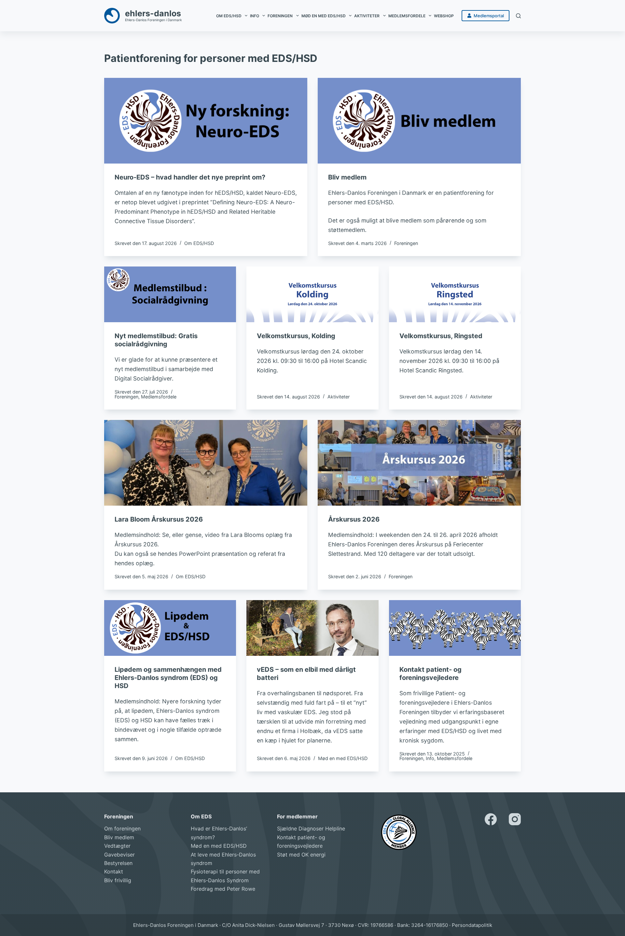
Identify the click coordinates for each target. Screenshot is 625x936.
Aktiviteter (367, 15)
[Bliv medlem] (419, 121)
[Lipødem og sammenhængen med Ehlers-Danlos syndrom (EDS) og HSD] (170, 628)
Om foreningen (122, 828)
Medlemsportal (489, 15)
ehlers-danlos (153, 13)
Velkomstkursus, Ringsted (440, 336)
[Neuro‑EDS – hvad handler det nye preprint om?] (205, 121)
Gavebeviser (119, 854)
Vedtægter (117, 845)
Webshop (444, 15)
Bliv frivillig (117, 880)
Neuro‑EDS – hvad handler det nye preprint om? (190, 177)
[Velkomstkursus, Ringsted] (455, 294)
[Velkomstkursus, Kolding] (312, 294)
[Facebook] (491, 819)
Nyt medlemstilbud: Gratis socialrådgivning (156, 340)
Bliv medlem (347, 177)
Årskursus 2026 (354, 519)
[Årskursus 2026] (419, 463)
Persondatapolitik (472, 925)
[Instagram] (515, 819)
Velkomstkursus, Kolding (296, 336)
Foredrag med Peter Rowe (223, 889)
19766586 (381, 925)
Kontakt (113, 871)
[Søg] (518, 15)
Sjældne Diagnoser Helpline (311, 828)
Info (254, 15)
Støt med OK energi (301, 854)
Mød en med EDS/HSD (323, 15)
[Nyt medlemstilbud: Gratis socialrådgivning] (170, 294)
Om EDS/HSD (229, 15)
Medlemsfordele (406, 15)
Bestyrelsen (118, 863)
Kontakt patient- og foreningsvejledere (430, 674)
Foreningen (280, 15)
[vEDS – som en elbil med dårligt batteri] (312, 628)
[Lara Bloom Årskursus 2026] (205, 463)
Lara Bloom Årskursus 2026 (159, 519)
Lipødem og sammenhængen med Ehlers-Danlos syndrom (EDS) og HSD (168, 678)
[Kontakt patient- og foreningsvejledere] (455, 628)
